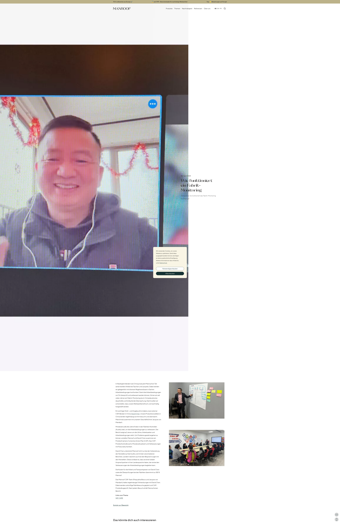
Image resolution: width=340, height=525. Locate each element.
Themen (177, 8)
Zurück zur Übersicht (120, 505)
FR (221, 8)
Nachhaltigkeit (187, 8)
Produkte (169, 8)
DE (215, 8)
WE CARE (119, 498)
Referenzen (198, 8)
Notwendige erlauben (170, 269)
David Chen (135, 414)
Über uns (207, 8)
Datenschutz (163, 263)
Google (224, 1)
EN (218, 8)
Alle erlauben (170, 273)
